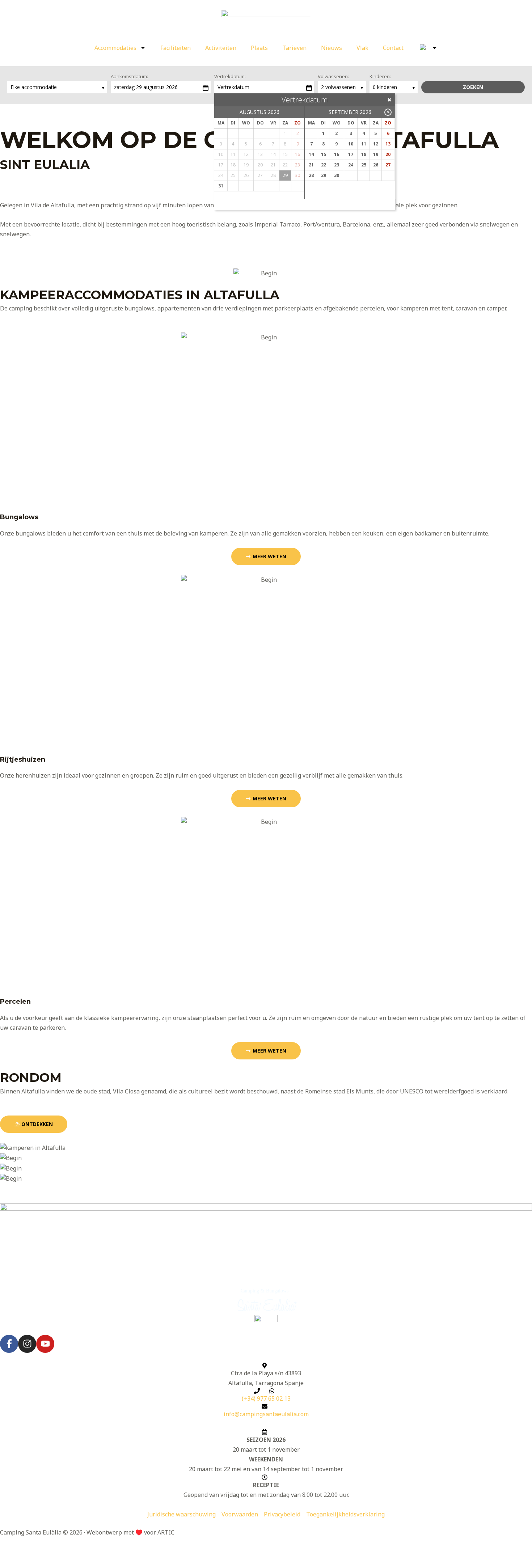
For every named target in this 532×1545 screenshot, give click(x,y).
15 (323, 154)
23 (336, 165)
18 (363, 154)
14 (311, 154)
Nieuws (331, 48)
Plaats (259, 48)
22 (323, 165)
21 (311, 165)
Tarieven (294, 48)
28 (311, 175)
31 (220, 186)
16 (336, 154)
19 (375, 154)
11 (363, 144)
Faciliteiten (175, 48)
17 (350, 154)
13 (387, 144)
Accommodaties (115, 48)
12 (375, 144)
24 (350, 165)
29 (323, 175)
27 (387, 165)
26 (375, 165)
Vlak (362, 48)
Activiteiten (220, 48)
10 (350, 144)
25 (363, 165)
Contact (393, 48)
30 (336, 175)
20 (387, 154)
